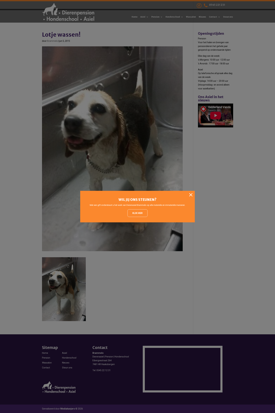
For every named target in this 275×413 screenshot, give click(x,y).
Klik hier (137, 213)
